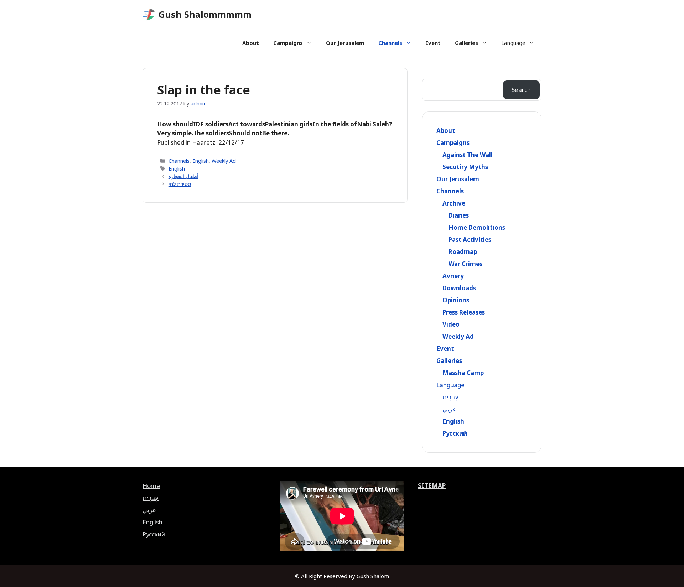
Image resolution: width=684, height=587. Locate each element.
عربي (449, 409)
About (250, 42)
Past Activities (470, 239)
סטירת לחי (180, 184)
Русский (454, 433)
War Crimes (465, 264)
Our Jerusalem (345, 42)
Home (151, 486)
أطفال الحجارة (183, 176)
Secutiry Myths (465, 167)
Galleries (466, 42)
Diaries (459, 215)
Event (433, 42)
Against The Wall (467, 155)
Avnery (453, 276)
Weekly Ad (224, 160)
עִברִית (450, 397)
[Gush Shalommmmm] (148, 14)
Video (451, 324)
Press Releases (463, 312)
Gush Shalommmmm (205, 14)
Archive (453, 203)
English (200, 160)
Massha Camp (463, 373)
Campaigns (288, 42)
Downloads (459, 288)
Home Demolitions (477, 227)
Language (513, 42)
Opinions (455, 300)
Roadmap (463, 252)
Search (521, 89)
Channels (390, 42)
